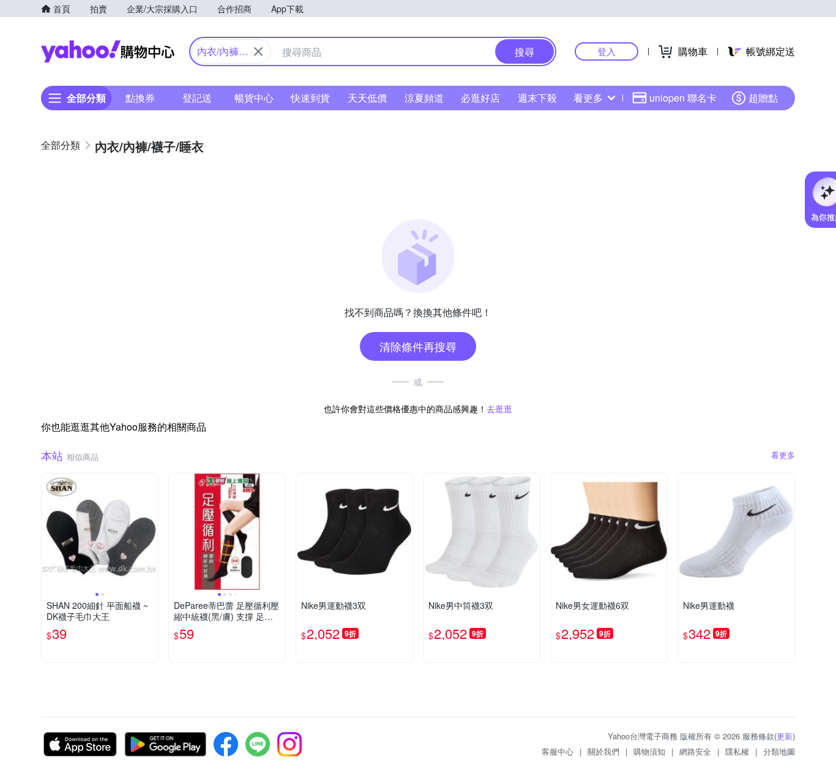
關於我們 (603, 751)
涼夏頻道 (424, 98)
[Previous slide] (50, 531)
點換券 (140, 98)
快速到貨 (310, 98)
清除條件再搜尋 (418, 346)
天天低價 (367, 98)
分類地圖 (779, 751)
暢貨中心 (254, 98)
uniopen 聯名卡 (683, 98)
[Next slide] (150, 531)
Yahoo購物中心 (107, 51)
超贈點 (763, 98)
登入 (606, 51)
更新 (785, 736)
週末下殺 (537, 98)
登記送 (197, 98)
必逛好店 (480, 98)
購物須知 (649, 751)
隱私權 (737, 751)
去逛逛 (499, 408)
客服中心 (557, 751)
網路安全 (695, 751)
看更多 (588, 98)
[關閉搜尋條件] (258, 51)
